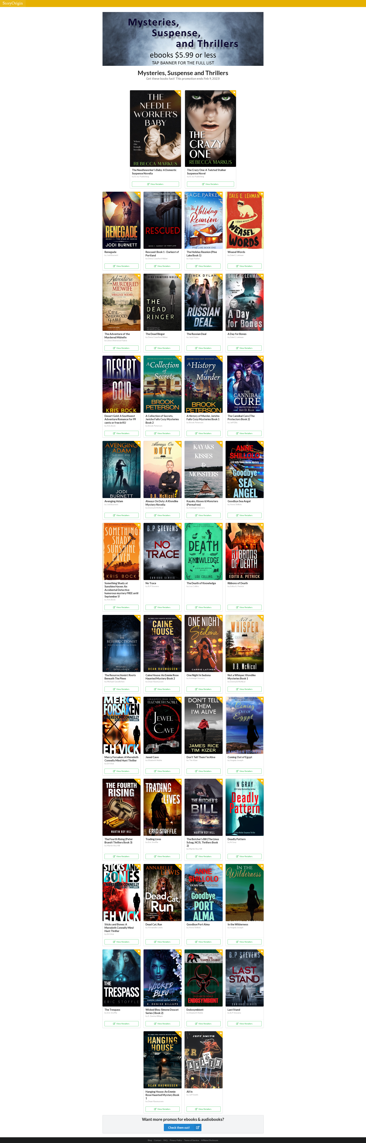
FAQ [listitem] (166, 1140)
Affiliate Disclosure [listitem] (209, 1140)
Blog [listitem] (150, 1140)
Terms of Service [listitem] (191, 1140)
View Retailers (156, 184)
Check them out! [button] (179, 1127)
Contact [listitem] (157, 1140)
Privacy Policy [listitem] (176, 1140)
